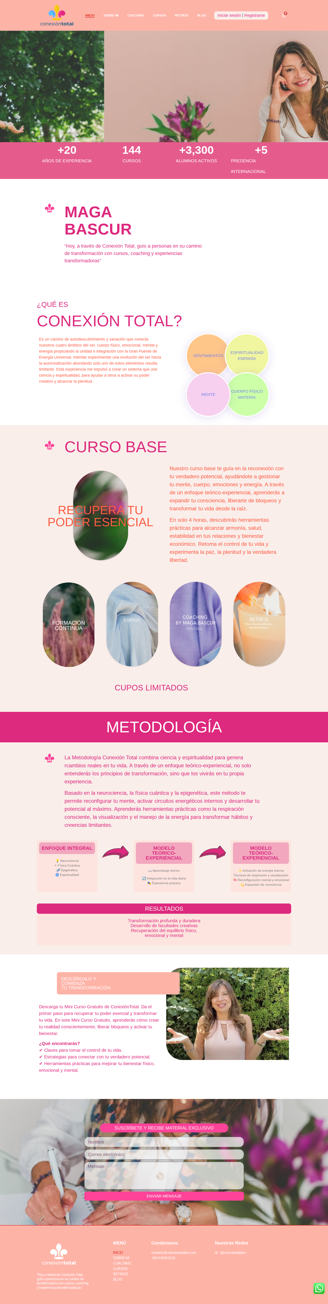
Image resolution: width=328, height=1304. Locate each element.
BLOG (201, 15)
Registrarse (254, 15)
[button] (5, 86)
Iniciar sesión (229, 15)
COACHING (135, 15)
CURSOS (159, 15)
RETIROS (181, 15)
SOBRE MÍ (111, 15)
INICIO (90, 15)
